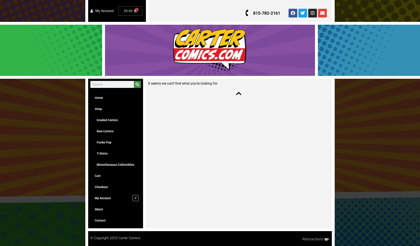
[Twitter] (302, 13)
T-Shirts (101, 153)
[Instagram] (312, 13)
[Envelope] (322, 13)
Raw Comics (104, 131)
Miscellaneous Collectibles (114, 164)
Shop (98, 109)
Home (99, 97)
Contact (100, 220)
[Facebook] (293, 13)
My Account (103, 198)
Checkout (101, 187)
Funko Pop (103, 142)
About (99, 209)
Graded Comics (106, 120)
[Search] (137, 84)
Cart (98, 176)
